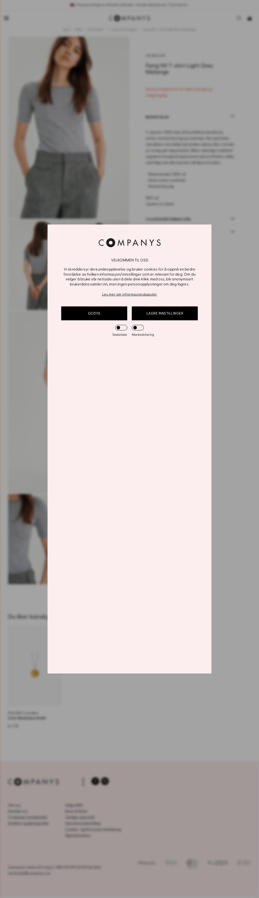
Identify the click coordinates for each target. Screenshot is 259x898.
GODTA (94, 313)
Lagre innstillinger (164, 313)
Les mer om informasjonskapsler (129, 294)
